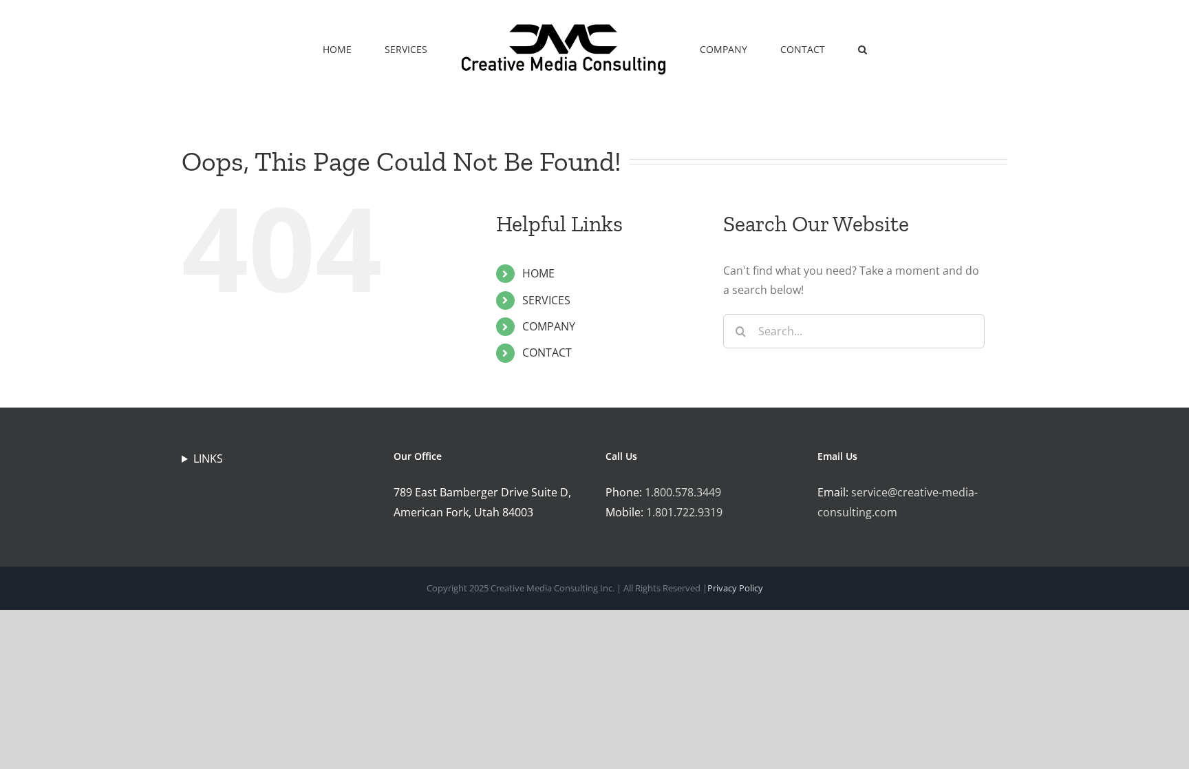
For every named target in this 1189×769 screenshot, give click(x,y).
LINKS (208, 458)
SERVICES (546, 300)
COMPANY (548, 326)
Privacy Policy (735, 588)
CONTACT (547, 352)
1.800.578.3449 (683, 492)
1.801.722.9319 (684, 512)
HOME (538, 273)
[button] (814, 48)
